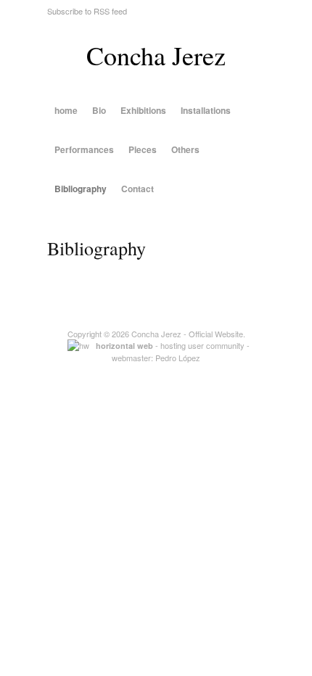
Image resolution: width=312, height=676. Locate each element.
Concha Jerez (156, 55)
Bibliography (80, 188)
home (66, 110)
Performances (84, 149)
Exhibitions (143, 110)
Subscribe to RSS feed (87, 11)
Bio (99, 110)
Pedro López (177, 357)
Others (185, 149)
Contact (137, 188)
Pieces (142, 149)
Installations (206, 110)
